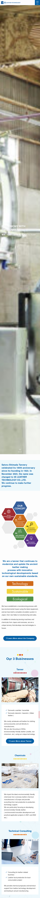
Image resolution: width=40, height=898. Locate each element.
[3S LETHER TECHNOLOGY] (11, 2)
